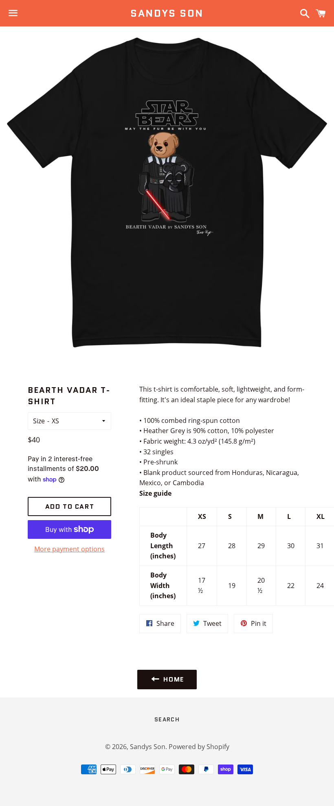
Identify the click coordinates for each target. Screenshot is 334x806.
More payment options (69, 549)
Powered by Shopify (199, 746)
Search (167, 719)
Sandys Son (166, 13)
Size (39, 420)
